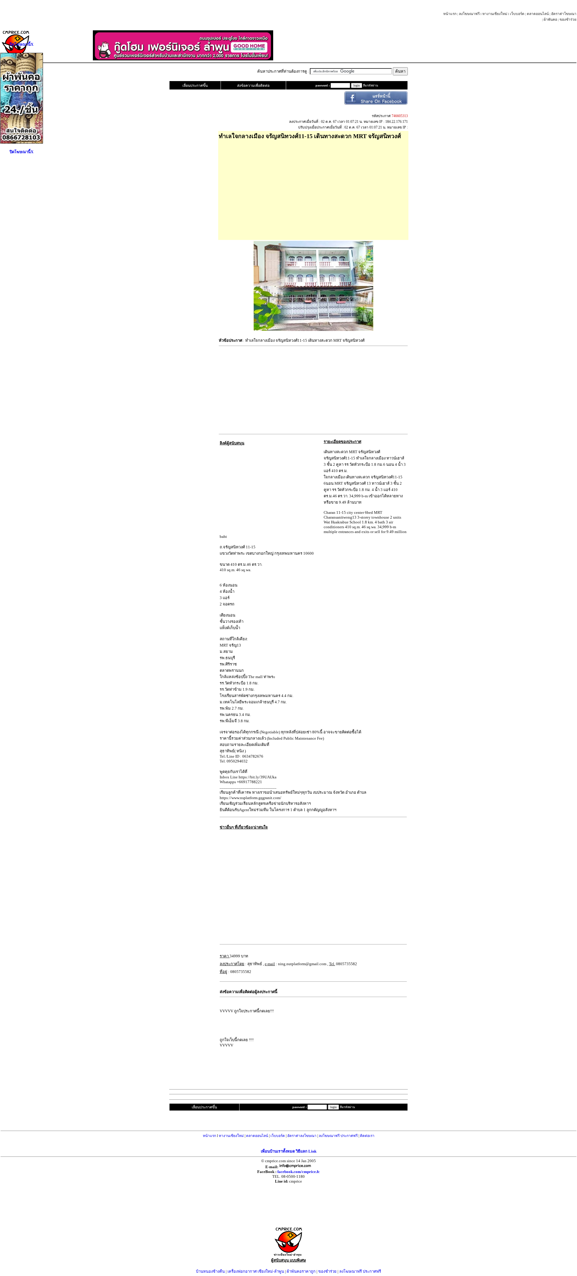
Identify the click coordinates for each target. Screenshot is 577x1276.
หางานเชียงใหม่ (494, 14)
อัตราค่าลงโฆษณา (301, 1136)
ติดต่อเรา (367, 1136)
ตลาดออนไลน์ (538, 14)
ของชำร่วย (568, 19)
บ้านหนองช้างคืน (210, 1271)
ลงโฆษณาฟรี (469, 14)
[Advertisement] (313, 188)
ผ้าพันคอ (550, 19)
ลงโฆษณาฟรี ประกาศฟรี (338, 1136)
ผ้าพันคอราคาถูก (301, 1271)
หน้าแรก (449, 14)
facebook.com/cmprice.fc (298, 1171)
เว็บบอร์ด (517, 14)
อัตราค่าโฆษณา (563, 14)
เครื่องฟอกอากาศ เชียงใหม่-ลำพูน (255, 1271)
